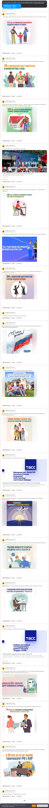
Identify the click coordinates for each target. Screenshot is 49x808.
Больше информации (39, 3)
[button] (6, 53)
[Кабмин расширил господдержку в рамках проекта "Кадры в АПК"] (24, 645)
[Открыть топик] (24, 17)
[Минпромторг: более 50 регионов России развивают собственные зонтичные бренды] (24, 474)
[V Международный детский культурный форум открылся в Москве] (24, 164)
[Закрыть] (19, 5)
